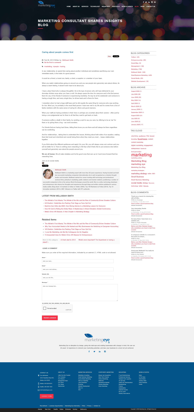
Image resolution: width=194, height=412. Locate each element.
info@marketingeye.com (46, 390)
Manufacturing (122, 384)
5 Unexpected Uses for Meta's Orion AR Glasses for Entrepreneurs (68, 235)
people (56, 66)
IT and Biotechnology (124, 375)
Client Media (142, 379)
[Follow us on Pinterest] (155, 2)
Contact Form (47, 396)
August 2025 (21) (136, 115)
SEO (79, 389)
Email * (44, 266)
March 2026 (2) (136, 106)
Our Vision (61, 382)
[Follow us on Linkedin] (149, 2)
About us (61, 372)
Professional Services (124, 377)
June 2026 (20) (136, 97)
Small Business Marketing (85, 377)
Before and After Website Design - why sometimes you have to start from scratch (143, 228)
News (140, 375)
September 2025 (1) (137, 112)
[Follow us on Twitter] (146, 2)
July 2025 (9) (135, 118)
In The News (142, 377)
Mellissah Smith (67, 60)
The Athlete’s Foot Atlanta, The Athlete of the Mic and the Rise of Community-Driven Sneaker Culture (80, 200)
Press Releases (143, 382)
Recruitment (43, 406)
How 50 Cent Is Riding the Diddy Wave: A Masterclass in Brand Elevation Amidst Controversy (78, 209)
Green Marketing (103, 386)
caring (63, 66)
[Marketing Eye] (46, 4)
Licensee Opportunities (56, 406)
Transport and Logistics (125, 379)
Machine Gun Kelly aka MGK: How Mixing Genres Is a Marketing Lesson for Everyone (75, 206)
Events (140, 384)
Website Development (137, 205)
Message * (45, 282)
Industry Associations (124, 393)
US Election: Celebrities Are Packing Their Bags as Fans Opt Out (68, 203)
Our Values (61, 384)
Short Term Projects (104, 377)
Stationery (101, 380)
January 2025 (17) (137, 124)
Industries (122, 372)
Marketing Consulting (83, 375)
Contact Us (97, 406)
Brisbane (68, 409)
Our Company (61, 377)
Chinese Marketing (103, 384)
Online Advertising (103, 379)
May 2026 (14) (136, 100)
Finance (121, 386)
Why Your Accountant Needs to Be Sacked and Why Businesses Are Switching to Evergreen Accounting (81, 226)
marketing (48, 66)
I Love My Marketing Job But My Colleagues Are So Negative (66, 232)
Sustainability (122, 388)
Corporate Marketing (106, 372)
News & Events (144, 372)
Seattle (56, 409)
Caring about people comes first (57, 52)
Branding (80, 384)
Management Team (63, 380)
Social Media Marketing (84, 379)
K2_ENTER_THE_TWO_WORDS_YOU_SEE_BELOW (56, 303)
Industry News (142, 380)
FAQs (83, 406)
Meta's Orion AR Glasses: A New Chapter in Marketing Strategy (67, 212)
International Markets (104, 382)
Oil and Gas (122, 380)
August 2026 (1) (136, 91)
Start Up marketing (83, 380)
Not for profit (122, 391)
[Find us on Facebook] (143, 2)
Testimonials (61, 386)
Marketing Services (85, 372)
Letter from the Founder (64, 375)
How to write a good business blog (142, 203)
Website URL (45, 274)
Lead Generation (82, 382)
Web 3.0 (80, 388)
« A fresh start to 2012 (68, 240)
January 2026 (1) (136, 109)
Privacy (89, 406)
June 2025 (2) (135, 121)
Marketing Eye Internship (72, 406)
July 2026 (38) (135, 94)
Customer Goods (123, 389)
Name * (44, 257)
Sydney (75, 409)
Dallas (61, 409)
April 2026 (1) (135, 103)
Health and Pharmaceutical (125, 382)
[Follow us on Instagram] (152, 2)
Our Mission (61, 379)
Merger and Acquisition (105, 375)
